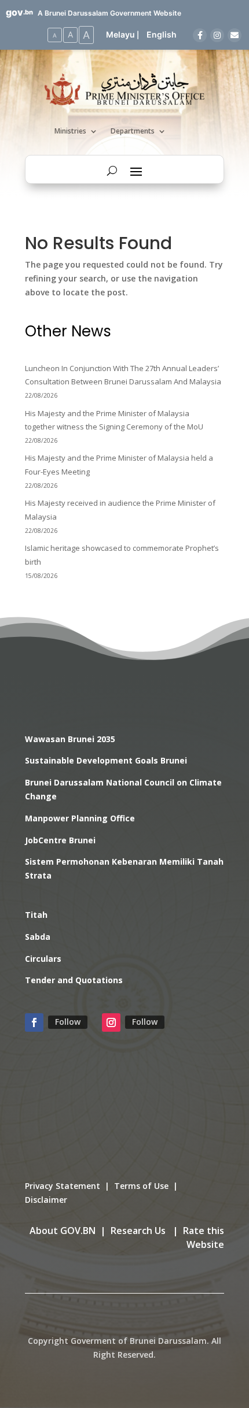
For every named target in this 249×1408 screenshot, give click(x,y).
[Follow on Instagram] (111, 1022)
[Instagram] (217, 35)
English (162, 34)
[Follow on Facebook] (34, 1022)
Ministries (70, 131)
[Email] (234, 35)
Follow (67, 1021)
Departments (133, 131)
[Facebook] (200, 35)
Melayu (120, 34)
